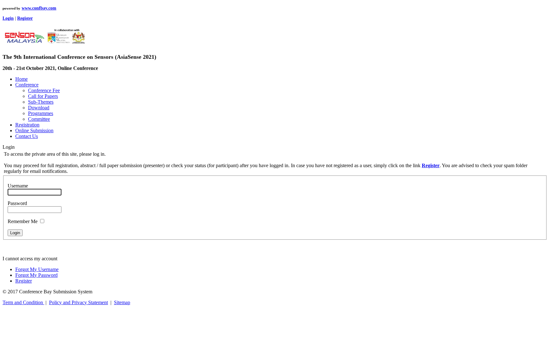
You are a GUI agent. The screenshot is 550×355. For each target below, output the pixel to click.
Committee (39, 119)
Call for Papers (43, 96)
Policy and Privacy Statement (78, 302)
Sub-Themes (40, 102)
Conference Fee (44, 90)
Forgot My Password (36, 275)
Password (17, 203)
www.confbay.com (39, 8)
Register (23, 280)
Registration (27, 124)
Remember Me (23, 221)
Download (38, 107)
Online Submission (34, 130)
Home (21, 79)
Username (18, 185)
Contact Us (26, 136)
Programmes (40, 113)
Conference (27, 84)
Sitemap (122, 302)
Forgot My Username (37, 269)
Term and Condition (23, 302)
